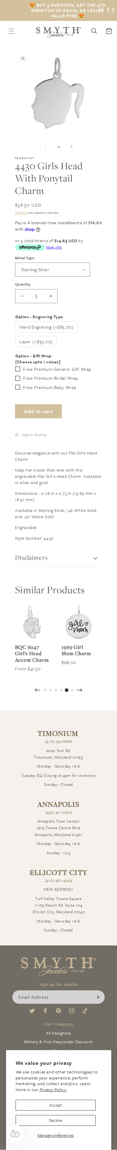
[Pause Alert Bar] (101, 10)
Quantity (22, 284)
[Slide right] (71, 146)
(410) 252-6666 (58, 741)
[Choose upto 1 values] (37, 362)
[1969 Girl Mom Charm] (79, 622)
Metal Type (24, 257)
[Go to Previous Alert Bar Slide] (108, 10)
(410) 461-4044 (58, 880)
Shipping (21, 213)
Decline (55, 1120)
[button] (31, 434)
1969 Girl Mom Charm (76, 650)
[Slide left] (45, 146)
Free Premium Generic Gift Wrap (57, 369)
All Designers (58, 1033)
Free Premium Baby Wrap (49, 387)
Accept (55, 1105)
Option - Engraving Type (39, 317)
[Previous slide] (37, 690)
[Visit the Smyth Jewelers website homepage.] (58, 32)
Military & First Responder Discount (58, 1041)
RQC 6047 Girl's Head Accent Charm (32, 653)
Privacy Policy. (53, 1089)
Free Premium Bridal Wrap (50, 378)
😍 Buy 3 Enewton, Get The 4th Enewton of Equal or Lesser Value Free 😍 (67, 10)
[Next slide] (79, 690)
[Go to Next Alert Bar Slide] (113, 10)
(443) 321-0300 (58, 812)
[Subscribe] (98, 997)
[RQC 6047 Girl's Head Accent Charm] (32, 622)
